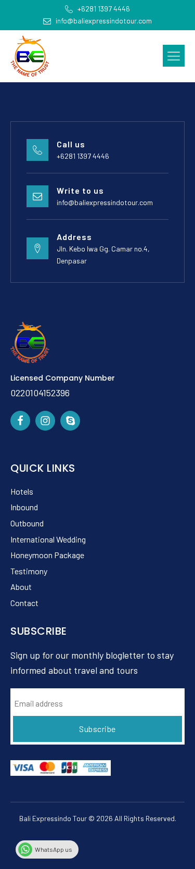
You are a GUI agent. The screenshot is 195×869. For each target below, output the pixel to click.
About (21, 586)
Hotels (21, 491)
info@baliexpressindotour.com (105, 202)
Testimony (28, 571)
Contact (24, 603)
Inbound (24, 507)
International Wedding (48, 539)
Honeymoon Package (47, 555)
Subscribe (97, 729)
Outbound (27, 523)
